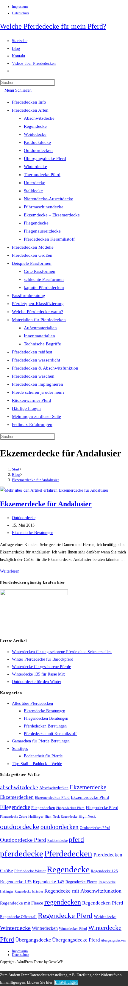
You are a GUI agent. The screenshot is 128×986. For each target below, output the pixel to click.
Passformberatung (28, 295)
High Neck (87, 816)
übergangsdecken (113, 940)
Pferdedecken (68, 853)
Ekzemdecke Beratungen (32, 532)
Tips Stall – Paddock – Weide (37, 764)
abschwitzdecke (19, 787)
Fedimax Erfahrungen (32, 424)
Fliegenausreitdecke (42, 231)
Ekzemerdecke (88, 787)
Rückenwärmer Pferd (31, 400)
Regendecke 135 (16, 882)
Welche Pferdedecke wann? (37, 311)
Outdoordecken (38, 150)
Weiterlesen (11, 571)
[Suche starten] (58, 438)
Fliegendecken (43, 807)
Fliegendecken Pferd (70, 808)
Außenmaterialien (40, 327)
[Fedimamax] (34, 594)
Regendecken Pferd (102, 903)
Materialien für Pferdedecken (39, 319)
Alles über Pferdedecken (32, 703)
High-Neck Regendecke (61, 816)
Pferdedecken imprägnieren (37, 384)
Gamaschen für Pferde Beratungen (41, 741)
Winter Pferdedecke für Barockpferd (42, 659)
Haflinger (35, 816)
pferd (76, 839)
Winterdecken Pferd (73, 929)
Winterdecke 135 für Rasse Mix (38, 674)
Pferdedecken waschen (33, 376)
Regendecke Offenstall (18, 916)
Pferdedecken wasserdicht (36, 360)
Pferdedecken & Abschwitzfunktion (45, 368)
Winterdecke (35, 166)
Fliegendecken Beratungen (46, 718)
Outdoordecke (23, 518)
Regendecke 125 (104, 871)
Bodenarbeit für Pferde (43, 756)
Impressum (20, 6)
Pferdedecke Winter (30, 871)
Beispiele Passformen (31, 263)
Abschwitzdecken (53, 787)
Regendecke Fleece (81, 881)
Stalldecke (33, 190)
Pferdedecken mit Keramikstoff (50, 733)
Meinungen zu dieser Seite (36, 416)
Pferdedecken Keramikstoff (49, 239)
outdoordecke (19, 826)
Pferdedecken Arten (30, 110)
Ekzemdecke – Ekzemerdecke (52, 215)
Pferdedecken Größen (32, 255)
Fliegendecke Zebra (13, 816)
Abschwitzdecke (39, 118)
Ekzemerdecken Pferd (52, 798)
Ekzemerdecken (17, 797)
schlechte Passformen (44, 279)
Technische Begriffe (42, 344)
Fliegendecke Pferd (102, 807)
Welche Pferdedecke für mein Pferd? (53, 26)
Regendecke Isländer (29, 891)
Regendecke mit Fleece (21, 903)
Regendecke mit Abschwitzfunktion (82, 891)
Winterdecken (45, 928)
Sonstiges (20, 748)
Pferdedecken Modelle (33, 247)
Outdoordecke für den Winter (36, 681)
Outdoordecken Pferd (95, 828)
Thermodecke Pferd (42, 174)
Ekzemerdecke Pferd (90, 797)
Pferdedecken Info (29, 102)
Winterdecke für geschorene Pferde (41, 666)
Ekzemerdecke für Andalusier (35, 480)
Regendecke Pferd (65, 915)
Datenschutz (20, 13)
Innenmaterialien (39, 335)
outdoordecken (59, 827)
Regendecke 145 (48, 881)
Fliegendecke (36, 223)
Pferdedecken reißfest (32, 352)
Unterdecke (34, 182)
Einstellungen (66, 982)
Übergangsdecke (33, 940)
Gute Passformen (39, 271)
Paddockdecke (37, 142)
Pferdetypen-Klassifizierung (38, 303)
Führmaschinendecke (43, 206)
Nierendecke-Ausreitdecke (48, 198)
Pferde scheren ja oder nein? (38, 392)
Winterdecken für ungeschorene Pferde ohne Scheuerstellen (62, 652)
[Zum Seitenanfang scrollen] (1, 967)
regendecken (62, 902)
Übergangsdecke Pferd (45, 158)
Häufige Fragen (26, 408)
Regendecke (35, 126)
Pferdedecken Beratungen (45, 726)
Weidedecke (35, 134)
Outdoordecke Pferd (23, 840)
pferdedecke (21, 853)
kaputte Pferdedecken (44, 287)
